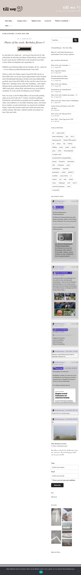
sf (70, 176)
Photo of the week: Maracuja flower (61, 114)
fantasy (59, 143)
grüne (53, 151)
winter (69, 186)
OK (41, 572)
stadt (65, 179)
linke (53, 165)
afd (53, 133)
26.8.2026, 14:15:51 (58, 275)
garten (61, 147)
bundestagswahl (56, 140)
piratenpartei (55, 172)
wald (68, 183)
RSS (63, 455)
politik (63, 172)
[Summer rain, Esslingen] (56, 517)
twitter (54, 183)
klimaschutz (70, 161)
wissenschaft (55, 190)
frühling (54, 147)
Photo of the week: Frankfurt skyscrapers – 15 (64, 95)
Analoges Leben (21, 21)
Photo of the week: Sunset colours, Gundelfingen (65, 100)
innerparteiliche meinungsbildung (61, 158)
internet (54, 161)
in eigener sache (56, 154)
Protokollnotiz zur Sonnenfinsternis (61, 89)
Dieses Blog (8, 21)
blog (67, 136)
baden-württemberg (57, 136)
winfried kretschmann (58, 186)
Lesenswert (48, 21)
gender (67, 147)
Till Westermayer (59, 201)
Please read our (64, 480)
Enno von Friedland (61, 329)
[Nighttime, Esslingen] (67, 543)
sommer (54, 179)
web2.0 (75, 183)
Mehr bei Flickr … (56, 552)
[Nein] (79, 571)
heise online (59, 207)
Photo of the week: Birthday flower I (24, 42)
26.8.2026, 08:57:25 (72, 410)
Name (53, 463)
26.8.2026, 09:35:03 (71, 368)
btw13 (72, 136)
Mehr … (7, 26)
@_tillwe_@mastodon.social (59, 446)
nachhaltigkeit (56, 168)
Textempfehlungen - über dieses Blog (61, 48)
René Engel (59, 368)
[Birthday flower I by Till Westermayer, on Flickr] (24, 49)
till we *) (72, 7)
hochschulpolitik (68, 151)
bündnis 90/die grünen (70, 140)
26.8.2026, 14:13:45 (58, 332)
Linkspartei (61, 165)
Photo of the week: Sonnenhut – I (60, 65)
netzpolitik (66, 168)
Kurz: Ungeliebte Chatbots (58, 71)
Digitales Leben (36, 21)
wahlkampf (61, 183)
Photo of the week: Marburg (59, 84)
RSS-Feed (54, 497)
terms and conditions (69, 480)
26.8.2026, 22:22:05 (58, 209)
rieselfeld (54, 176)
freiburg (70, 143)
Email (53, 472)
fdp (64, 143)
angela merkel (60, 133)
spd (60, 179)
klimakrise (62, 161)
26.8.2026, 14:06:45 (72, 351)
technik (71, 179)
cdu (53, 143)
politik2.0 (70, 172)
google (73, 147)
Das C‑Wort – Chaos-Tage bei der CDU (62, 119)
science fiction (64, 176)
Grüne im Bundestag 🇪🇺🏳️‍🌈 (63, 273)
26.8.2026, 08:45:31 (72, 419)
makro (68, 165)
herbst (59, 151)
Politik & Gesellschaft (61, 21)
